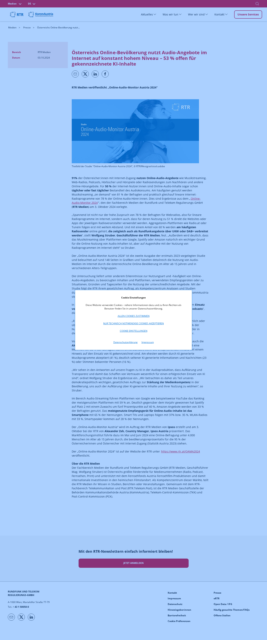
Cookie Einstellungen (133, 331)
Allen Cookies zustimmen (134, 316)
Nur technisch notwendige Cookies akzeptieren (133, 323)
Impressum (148, 342)
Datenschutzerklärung (125, 342)
